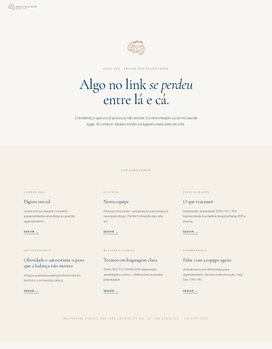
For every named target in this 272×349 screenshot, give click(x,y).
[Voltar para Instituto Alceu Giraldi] (22, 7)
